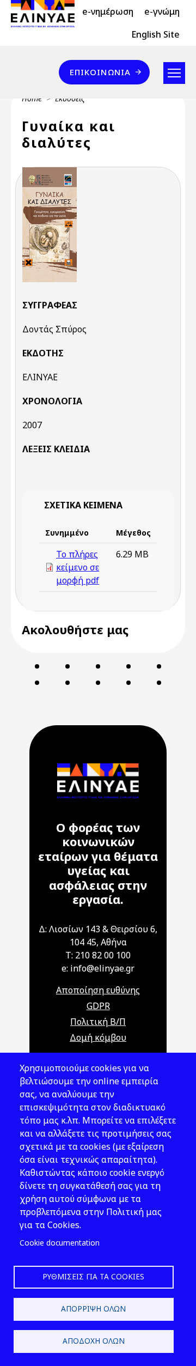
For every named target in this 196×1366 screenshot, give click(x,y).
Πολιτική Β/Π (98, 1022)
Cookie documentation (60, 1242)
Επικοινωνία (100, 71)
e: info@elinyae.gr (98, 968)
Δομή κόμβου (98, 1037)
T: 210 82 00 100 (98, 955)
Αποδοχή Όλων (94, 1340)
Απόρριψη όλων (93, 1308)
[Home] (47, 13)
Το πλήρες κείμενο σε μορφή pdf (77, 567)
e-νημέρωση (107, 11)
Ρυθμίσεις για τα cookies (93, 1276)
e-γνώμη (162, 11)
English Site (155, 34)
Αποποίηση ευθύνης (98, 990)
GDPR (98, 1006)
